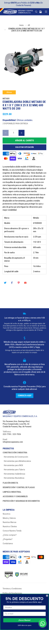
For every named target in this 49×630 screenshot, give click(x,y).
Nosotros (6, 514)
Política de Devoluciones (12, 593)
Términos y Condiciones (12, 588)
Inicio (21, 25)
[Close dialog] (47, 596)
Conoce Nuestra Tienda (12, 531)
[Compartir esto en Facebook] (11, 282)
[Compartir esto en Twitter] (5, 282)
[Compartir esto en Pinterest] (18, 282)
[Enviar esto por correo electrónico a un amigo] (25, 282)
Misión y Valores (9, 518)
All (29, 25)
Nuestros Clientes (10, 526)
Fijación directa (10, 483)
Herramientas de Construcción (16, 457)
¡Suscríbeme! (24, 620)
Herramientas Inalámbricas (14, 474)
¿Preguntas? (7, 539)
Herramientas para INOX (13, 465)
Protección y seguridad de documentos (21, 501)
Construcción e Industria (15, 452)
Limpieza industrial (12, 492)
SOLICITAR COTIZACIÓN (24, 147)
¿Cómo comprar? (9, 535)
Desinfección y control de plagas (19, 487)
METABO (6, 98)
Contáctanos (8, 543)
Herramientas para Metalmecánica (17, 461)
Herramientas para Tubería (14, 469)
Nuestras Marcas (9, 522)
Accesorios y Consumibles (15, 496)
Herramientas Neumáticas (14, 478)
